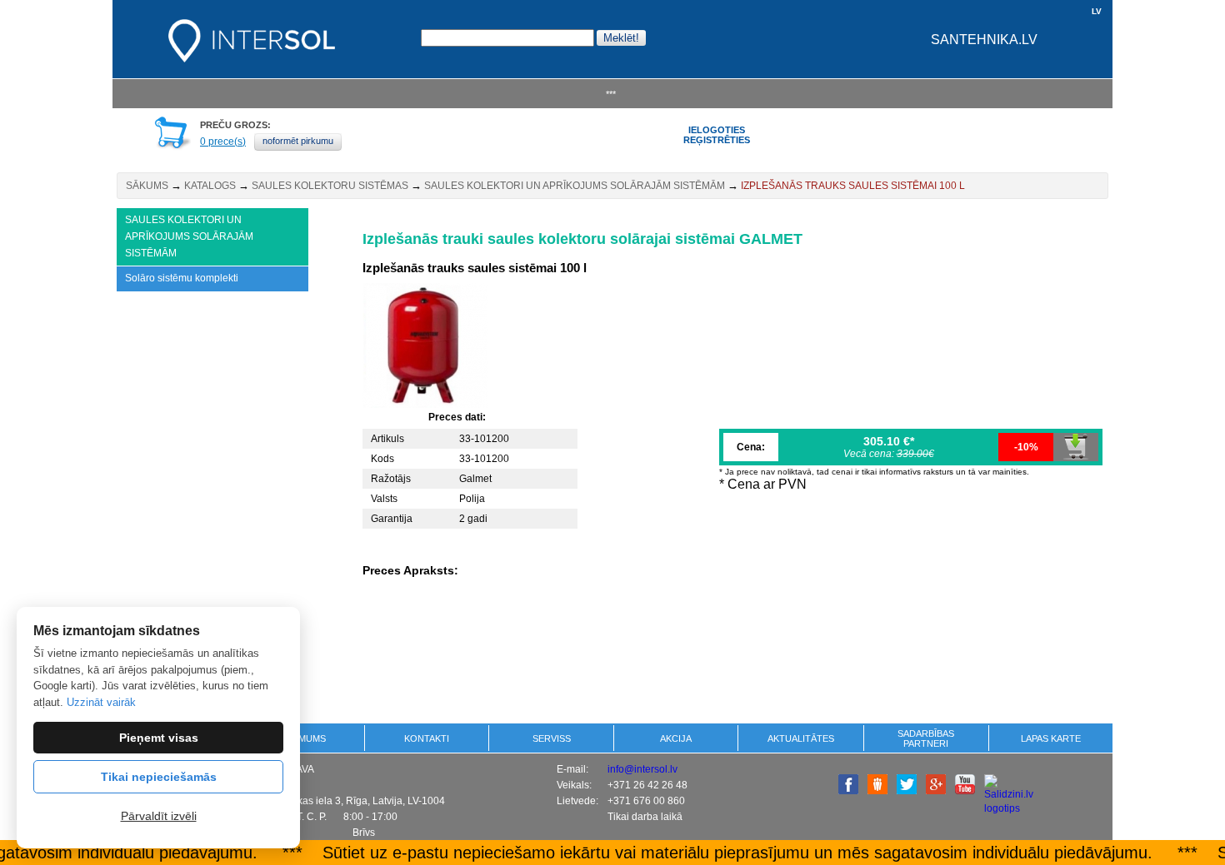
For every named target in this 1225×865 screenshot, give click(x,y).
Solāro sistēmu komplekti (181, 278)
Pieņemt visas (158, 737)
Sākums (147, 185)
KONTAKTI (426, 738)
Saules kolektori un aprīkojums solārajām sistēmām (574, 185)
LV (1097, 11)
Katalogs (210, 185)
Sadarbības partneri (926, 738)
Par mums (302, 738)
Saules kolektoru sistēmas (330, 185)
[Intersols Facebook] (848, 791)
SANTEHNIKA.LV (984, 39)
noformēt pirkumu (297, 141)
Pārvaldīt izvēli (159, 816)
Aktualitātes (801, 738)
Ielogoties (716, 130)
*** (611, 94)
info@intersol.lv (643, 769)
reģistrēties (716, 140)
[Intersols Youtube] (965, 791)
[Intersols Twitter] (907, 791)
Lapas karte (1051, 738)
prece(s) (223, 141)
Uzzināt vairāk (101, 702)
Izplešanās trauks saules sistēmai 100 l (853, 185)
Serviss (551, 738)
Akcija (676, 738)
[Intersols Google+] (936, 791)
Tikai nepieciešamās (159, 776)
